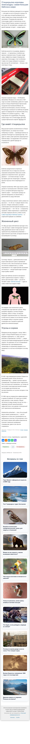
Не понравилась (20, 446)
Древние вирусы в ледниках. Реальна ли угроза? (12, 698)
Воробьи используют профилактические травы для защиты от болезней (12, 528)
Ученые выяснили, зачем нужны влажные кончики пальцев (13, 601)
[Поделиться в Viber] (15, 440)
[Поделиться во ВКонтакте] (3, 440)
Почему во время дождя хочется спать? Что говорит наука (13, 650)
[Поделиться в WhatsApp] (12, 440)
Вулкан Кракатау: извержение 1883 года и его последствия (14, 674)
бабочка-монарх (15, 281)
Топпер (21, 429)
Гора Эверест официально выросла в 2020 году (14, 481)
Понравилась (6, 446)
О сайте (18, 717)
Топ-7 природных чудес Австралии (14, 504)
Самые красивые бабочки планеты (12, 214)
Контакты (12, 717)
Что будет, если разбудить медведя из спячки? (14, 625)
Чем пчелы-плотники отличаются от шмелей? (14, 577)
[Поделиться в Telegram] (9, 440)
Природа (26, 429)
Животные (4, 431)
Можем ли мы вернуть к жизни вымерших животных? (13, 553)
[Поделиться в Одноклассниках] (6, 440)
